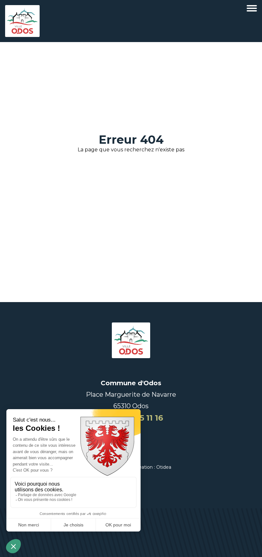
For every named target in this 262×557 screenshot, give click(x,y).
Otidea (163, 467)
